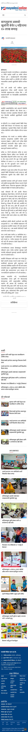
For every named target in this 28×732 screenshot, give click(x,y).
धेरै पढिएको (5, 397)
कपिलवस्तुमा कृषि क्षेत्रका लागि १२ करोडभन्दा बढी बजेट (13, 379)
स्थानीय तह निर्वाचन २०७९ (23, 679)
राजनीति (3, 681)
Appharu (24, 730)
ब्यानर (21, 690)
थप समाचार (14, 451)
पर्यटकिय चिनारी (12, 682)
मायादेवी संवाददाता (10, 38)
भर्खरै (3, 351)
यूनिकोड (24, 723)
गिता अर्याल (7, 717)
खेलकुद (12, 679)
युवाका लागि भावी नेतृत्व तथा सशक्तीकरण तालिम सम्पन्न (12, 356)
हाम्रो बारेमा (7, 723)
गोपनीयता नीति (12, 723)
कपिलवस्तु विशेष (3, 687)
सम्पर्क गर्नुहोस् (18, 723)
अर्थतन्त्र (2, 684)
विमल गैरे (7, 720)
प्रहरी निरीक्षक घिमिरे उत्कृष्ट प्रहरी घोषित (13, 594)
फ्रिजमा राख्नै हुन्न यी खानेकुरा (10, 640)
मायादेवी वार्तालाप (12, 696)
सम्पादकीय (22, 692)
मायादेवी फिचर (13, 690)
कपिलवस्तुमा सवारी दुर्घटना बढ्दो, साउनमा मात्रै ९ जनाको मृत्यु (14, 617)
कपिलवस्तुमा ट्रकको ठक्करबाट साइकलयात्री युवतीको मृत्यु (13, 373)
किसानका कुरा (4, 693)
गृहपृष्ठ (2, 676)
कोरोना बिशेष (13, 676)
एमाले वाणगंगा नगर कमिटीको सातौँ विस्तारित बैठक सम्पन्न (13, 367)
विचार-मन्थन (22, 676)
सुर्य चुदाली (6, 712)
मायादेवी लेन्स (13, 692)
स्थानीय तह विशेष (22, 684)
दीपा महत (6, 714)
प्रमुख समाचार (4, 679)
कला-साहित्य (4, 691)
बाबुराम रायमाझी (7, 709)
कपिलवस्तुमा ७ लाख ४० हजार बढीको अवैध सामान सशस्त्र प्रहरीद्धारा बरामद (13, 388)
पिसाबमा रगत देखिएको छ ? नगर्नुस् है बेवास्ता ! (14, 384)
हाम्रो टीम (3, 723)
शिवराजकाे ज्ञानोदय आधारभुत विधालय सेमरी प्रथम (13, 361)
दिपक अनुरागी (8, 707)
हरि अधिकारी (6, 704)
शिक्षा (21, 687)
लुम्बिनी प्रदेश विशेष (13, 686)
